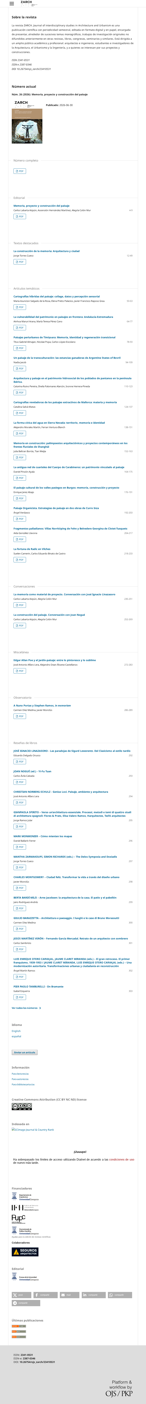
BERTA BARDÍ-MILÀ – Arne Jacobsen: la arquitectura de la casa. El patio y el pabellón (65, 897)
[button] (21, 1295)
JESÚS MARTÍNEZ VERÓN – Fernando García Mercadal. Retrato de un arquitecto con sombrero (71, 938)
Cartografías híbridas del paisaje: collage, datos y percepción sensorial (57, 296)
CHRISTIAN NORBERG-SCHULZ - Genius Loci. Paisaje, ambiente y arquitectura (61, 791)
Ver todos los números (24, 1008)
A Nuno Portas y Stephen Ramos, (42, 705)
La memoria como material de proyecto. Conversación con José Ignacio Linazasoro (64, 594)
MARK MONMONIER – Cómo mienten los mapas (43, 836)
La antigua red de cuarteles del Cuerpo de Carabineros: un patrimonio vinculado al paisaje (69, 467)
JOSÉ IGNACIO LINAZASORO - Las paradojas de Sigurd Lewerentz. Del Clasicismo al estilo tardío (72, 751)
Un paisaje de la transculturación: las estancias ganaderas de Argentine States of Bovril (67, 357)
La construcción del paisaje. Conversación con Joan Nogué (49, 614)
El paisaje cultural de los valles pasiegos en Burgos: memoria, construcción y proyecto (66, 487)
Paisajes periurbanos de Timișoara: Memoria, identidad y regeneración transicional (64, 337)
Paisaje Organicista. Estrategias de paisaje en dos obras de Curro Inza (56, 508)
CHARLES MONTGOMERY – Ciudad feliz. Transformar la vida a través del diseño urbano (66, 877)
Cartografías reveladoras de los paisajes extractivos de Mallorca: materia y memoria (65, 402)
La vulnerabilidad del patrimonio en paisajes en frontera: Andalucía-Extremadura (63, 317)
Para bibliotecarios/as (23, 1084)
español (16, 1036)
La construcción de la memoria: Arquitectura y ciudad (47, 251)
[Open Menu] (11, 3)
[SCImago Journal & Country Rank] (33, 1129)
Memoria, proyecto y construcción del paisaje (41, 205)
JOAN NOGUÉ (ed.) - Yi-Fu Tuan (32, 771)
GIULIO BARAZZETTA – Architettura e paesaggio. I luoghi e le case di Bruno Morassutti (66, 918)
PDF (21, 171)
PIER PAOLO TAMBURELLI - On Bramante (38, 986)
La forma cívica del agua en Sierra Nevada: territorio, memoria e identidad (59, 422)
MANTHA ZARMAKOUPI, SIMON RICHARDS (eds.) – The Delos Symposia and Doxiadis (65, 856)
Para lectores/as (20, 1073)
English (16, 1031)
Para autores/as (20, 1079)
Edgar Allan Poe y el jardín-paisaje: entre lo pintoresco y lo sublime (55, 660)
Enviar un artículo (24, 1052)
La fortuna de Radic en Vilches (32, 549)
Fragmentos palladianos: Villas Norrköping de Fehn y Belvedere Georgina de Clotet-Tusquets (70, 528)
